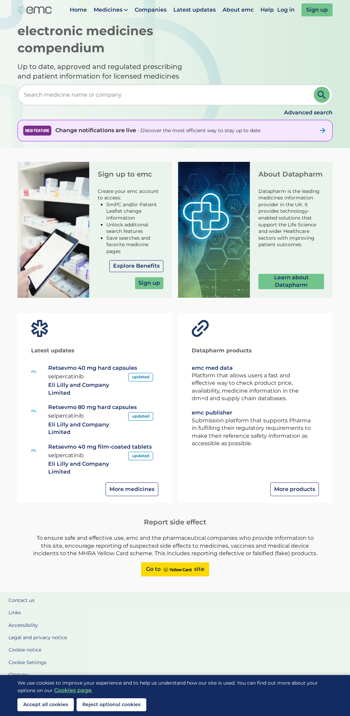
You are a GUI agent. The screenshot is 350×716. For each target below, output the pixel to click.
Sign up (317, 9)
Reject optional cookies (111, 704)
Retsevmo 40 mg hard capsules (92, 368)
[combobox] (167, 94)
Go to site (175, 569)
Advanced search (308, 112)
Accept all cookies (45, 704)
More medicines (131, 489)
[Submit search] (322, 95)
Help (267, 9)
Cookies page (73, 690)
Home (78, 9)
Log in (286, 9)
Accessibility (23, 625)
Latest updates (194, 9)
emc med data (212, 368)
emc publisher (212, 412)
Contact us (22, 600)
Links (15, 612)
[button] (111, 10)
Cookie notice (25, 650)
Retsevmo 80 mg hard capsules (92, 407)
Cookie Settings (27, 662)
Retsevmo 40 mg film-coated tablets (100, 447)
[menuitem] (78, 10)
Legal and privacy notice (38, 637)
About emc (238, 9)
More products (294, 489)
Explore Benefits (136, 266)
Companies (150, 9)
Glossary (19, 675)
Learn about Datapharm (291, 281)
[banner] (175, 130)
